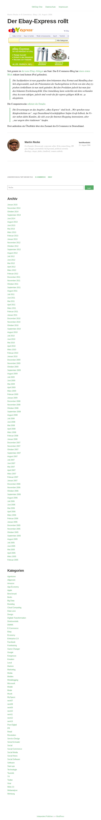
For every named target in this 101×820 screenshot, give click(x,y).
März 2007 (11, 474)
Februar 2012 (12, 274)
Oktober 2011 (12, 284)
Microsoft (11, 683)
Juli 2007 (11, 460)
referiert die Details (36, 103)
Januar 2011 (12, 315)
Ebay (35, 15)
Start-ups (11, 766)
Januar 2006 (12, 522)
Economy (11, 635)
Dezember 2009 (13, 360)
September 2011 (14, 287)
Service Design (13, 738)
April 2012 (11, 267)
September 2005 (14, 536)
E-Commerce (26, 15)
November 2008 (13, 405)
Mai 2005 (11, 549)
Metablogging (12, 680)
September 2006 (14, 494)
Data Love (11, 611)
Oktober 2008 (12, 408)
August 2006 (12, 498)
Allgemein (11, 580)
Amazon (10, 583)
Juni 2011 (11, 298)
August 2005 (12, 539)
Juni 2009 (11, 380)
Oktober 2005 (12, 532)
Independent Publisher (45, 816)
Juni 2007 (11, 463)
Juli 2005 (11, 543)
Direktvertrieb (12, 621)
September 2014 (14, 215)
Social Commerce (14, 749)
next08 (10, 704)
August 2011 (12, 291)
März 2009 (11, 391)
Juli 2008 (11, 418)
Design (10, 614)
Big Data (10, 601)
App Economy (13, 587)
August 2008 (12, 415)
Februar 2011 (12, 311)
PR (8, 728)
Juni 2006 (11, 505)
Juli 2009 (11, 377)
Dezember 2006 (13, 484)
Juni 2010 (11, 339)
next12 (10, 718)
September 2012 (14, 249)
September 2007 (14, 453)
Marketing (11, 670)
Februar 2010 (12, 353)
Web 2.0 (10, 787)
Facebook (11, 642)
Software (11, 763)
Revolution (11, 735)
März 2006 (11, 515)
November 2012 (13, 243)
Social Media (12, 752)
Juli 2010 (11, 336)
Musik (9, 694)
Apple (9, 590)
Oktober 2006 (12, 491)
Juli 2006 (11, 501)
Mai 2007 (11, 467)
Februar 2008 (12, 436)
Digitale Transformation (16, 618)
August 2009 (12, 374)
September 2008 (14, 411)
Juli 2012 (11, 256)
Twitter (10, 780)
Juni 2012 (11, 260)
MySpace (11, 697)
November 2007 (13, 446)
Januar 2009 (12, 398)
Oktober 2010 (12, 325)
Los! (89, 188)
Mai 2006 (11, 508)
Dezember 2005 (13, 525)
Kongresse (11, 656)
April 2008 (11, 429)
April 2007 (11, 470)
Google (10, 652)
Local (9, 663)
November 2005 (13, 529)
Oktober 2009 (12, 367)
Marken (10, 666)
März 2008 (11, 432)
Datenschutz (50, 7)
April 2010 (11, 346)
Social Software (13, 759)
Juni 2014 (11, 218)
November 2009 (13, 363)
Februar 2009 (12, 394)
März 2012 (11, 270)
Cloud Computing (14, 607)
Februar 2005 (12, 560)
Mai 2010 (11, 343)
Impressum (63, 7)
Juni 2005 (11, 546)
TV (8, 776)
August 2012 (12, 253)
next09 (10, 707)
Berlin (9, 597)
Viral (9, 783)
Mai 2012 (11, 263)
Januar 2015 (12, 205)
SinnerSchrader (13, 742)
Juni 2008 (11, 422)
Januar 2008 (12, 439)
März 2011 (11, 308)
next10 (10, 711)
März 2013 (11, 232)
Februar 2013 (12, 236)
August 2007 (12, 456)
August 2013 (12, 222)
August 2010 (12, 332)
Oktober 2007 (12, 449)
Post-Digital (12, 725)
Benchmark (12, 594)
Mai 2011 (11, 301)
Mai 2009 (11, 384)
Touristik (10, 773)
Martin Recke (12, 15)
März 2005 (11, 556)
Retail (9, 732)
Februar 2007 (12, 477)
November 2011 (13, 280)
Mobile (10, 687)
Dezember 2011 (13, 277)
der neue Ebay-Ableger (32, 71)
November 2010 (13, 322)
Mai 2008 (11, 425)
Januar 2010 (12, 356)
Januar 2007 (12, 480)
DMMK (10, 625)
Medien (10, 676)
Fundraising (12, 645)
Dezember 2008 (13, 401)
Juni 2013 (11, 225)
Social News (12, 756)
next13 (10, 721)
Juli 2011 (10, 294)
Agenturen (11, 576)
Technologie (12, 770)
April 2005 (11, 553)
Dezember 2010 (13, 318)
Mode (9, 690)
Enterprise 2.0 (13, 638)
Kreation (10, 659)
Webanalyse (12, 790)
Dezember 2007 (13, 443)
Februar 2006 (12, 518)
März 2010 (11, 349)
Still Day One (37, 7)
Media (9, 673)
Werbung (11, 794)
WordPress (60, 816)
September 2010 (14, 329)
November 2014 (13, 208)
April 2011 (11, 305)
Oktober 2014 (12, 211)
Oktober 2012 (12, 246)
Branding (11, 604)
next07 (10, 701)
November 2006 (13, 487)
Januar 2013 (12, 239)
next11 (10, 714)
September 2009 (14, 370)
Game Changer (13, 649)
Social (9, 745)
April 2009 (11, 387)
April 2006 (11, 511)
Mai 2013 (11, 229)
